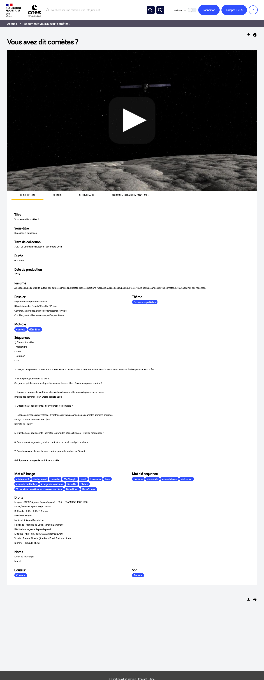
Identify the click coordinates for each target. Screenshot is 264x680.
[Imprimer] (255, 35)
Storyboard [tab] (86, 194)
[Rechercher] (151, 10)
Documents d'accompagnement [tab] (131, 194)
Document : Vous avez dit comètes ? (47, 24)
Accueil (12, 24)
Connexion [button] (209, 10)
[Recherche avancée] (160, 10)
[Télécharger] (248, 35)
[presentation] (23, 195)
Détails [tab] (57, 194)
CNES (234, 10)
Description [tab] (27, 194)
